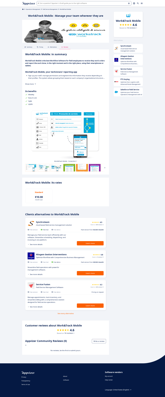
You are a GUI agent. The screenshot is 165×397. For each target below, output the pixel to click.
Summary (29, 47)
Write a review (98, 341)
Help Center (109, 380)
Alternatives (53, 47)
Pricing (41, 47)
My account (109, 376)
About (65, 376)
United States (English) (121, 390)
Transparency (25, 381)
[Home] (23, 9)
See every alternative (66, 313)
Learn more (90, 243)
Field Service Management (50, 9)
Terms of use (25, 384)
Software (66, 380)
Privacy (23, 377)
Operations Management (33, 9)
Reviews (66, 47)
